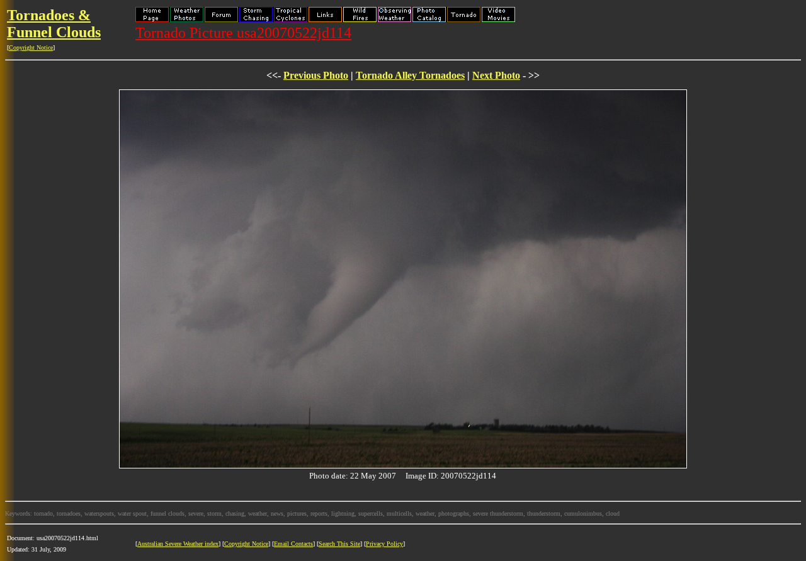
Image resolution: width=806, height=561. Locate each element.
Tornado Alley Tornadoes (410, 75)
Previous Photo (315, 75)
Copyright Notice (31, 47)
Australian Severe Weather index (178, 543)
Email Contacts (293, 543)
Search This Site (339, 543)
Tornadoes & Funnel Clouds (54, 23)
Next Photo (496, 75)
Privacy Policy (384, 543)
